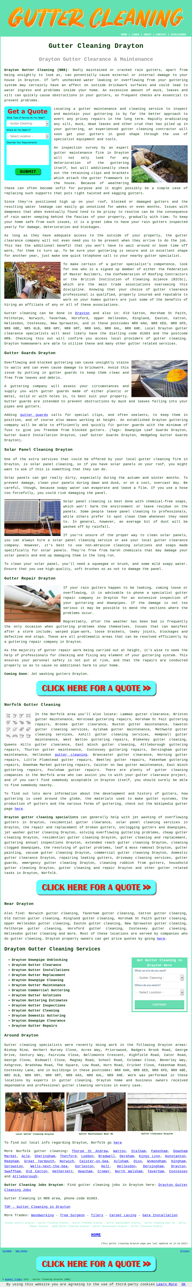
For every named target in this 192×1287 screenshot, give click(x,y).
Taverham (156, 1171)
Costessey (178, 1171)
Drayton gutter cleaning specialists (41, 817)
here (19, 809)
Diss (138, 1161)
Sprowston (13, 1166)
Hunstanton (175, 1156)
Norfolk (48, 873)
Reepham (11, 1161)
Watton (119, 1151)
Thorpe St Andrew (90, 1151)
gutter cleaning (170, 338)
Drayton (82, 313)
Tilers (97, 1215)
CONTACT (161, 34)
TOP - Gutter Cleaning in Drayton (37, 1207)
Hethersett (62, 1171)
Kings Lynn (149, 1156)
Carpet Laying (123, 1215)
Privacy (185, 1251)
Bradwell (106, 1156)
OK (184, 1284)
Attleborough (25, 1176)
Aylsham (121, 1161)
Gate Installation (160, 1215)
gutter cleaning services (121, 734)
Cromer (104, 1171)
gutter (181, 235)
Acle (26, 1156)
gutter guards (34, 415)
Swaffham (12, 1171)
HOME (124, 34)
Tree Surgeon (72, 1215)
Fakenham (159, 1151)
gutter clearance (89, 724)
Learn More (166, 1284)
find (19, 913)
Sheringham (44, 1156)
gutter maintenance (73, 153)
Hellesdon (126, 1166)
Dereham (127, 1156)
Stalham (138, 1151)
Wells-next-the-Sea (49, 1166)
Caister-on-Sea (94, 1161)
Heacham (85, 1171)
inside (69, 90)
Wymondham (156, 1161)
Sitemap (7, 1251)
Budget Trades (13, 1279)
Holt (105, 1166)
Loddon (87, 1156)
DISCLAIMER (178, 34)
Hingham (178, 1161)
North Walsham (129, 1171)
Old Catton (36, 1171)
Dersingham (153, 1166)
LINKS (135, 34)
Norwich (67, 1161)
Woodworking (42, 1215)
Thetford (68, 1156)
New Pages (21, 1251)
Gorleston (84, 1166)
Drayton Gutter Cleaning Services (52, 949)
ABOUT (147, 34)
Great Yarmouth (39, 1161)
